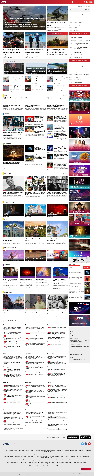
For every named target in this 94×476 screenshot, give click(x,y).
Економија (50, 354)
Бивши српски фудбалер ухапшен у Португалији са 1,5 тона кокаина (56, 341)
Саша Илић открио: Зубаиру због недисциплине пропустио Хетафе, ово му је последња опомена (39, 129)
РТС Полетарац (80, 460)
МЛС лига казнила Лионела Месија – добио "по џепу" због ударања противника (13, 399)
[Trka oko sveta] (79, 95)
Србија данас (25, 450)
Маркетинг (39, 465)
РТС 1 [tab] (73, 16)
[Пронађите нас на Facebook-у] (86, 443)
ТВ (27, 2)
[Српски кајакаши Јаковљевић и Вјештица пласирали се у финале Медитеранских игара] (50, 127)
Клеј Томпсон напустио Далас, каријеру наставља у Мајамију (34, 404)
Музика (24, 456)
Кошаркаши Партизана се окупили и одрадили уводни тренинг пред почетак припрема (13, 134)
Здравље (50, 456)
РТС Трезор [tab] (79, 40)
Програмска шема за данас (79, 33)
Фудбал (5, 383)
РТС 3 (21, 460)
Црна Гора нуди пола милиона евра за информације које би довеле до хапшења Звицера (35, 344)
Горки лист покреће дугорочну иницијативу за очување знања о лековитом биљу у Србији (35, 239)
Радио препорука (10, 248)
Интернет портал (61, 465)
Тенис (49, 383)
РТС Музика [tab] (85, 40)
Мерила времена (51, 450)
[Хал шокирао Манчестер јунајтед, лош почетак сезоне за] (50, 118)
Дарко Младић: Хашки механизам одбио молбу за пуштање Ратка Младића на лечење (13, 362)
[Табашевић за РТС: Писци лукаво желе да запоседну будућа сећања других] (14, 68)
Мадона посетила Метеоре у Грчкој (34, 422)
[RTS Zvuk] (79, 195)
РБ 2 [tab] (77, 69)
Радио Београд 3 (32, 462)
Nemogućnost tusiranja (75, 344)
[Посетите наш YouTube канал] (89, 443)
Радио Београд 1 (14, 462)
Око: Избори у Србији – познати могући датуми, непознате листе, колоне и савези (13, 348)
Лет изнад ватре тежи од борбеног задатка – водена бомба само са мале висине (57, 24)
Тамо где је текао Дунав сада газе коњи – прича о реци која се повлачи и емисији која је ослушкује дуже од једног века (35, 376)
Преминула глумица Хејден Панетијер (34, 420)
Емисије (36, 2)
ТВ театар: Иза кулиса (53, 214)
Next (89, 17)
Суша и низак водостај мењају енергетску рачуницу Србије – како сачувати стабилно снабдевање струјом (57, 362)
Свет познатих (29, 410)
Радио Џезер (85, 462)
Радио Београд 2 (23, 462)
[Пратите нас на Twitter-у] (82, 443)
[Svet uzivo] (79, 132)
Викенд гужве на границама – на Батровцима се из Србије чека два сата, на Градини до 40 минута (60, 87)
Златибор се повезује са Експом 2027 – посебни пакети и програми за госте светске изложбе (56, 239)
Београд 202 (41, 462)
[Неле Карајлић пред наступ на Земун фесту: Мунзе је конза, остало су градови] (50, 165)
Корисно (7, 219)
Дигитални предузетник (76, 456)
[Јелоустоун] (79, 207)
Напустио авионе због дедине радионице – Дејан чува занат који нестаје (13, 421)
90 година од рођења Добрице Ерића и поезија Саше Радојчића (35, 259)
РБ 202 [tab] (87, 69)
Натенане (8, 292)
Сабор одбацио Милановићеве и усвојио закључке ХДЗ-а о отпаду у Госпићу (34, 339)
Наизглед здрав (49, 457)
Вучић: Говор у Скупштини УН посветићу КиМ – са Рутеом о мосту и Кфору (16, 78)
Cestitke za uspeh (74, 351)
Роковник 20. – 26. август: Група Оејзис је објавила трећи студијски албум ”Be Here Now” (35, 193)
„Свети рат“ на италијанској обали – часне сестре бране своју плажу (13, 429)
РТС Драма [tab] (73, 40)
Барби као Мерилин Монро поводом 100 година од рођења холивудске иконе (13, 425)
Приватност (6, 474)
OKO (19, 2)
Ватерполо (46, 454)
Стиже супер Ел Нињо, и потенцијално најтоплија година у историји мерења (39, 148)
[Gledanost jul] (79, 157)
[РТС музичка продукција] (79, 308)
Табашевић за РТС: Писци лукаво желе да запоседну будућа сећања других (13, 71)
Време (66, 450)
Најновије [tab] (72, 264)
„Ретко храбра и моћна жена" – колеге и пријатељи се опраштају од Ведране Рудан (57, 193)
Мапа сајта (86, 469)
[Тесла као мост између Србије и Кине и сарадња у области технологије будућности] (60, 272)
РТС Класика (53, 460)
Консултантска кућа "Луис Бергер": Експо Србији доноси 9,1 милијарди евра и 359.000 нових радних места (57, 374)
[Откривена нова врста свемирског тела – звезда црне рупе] (27, 272)
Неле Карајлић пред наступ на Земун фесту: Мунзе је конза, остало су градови (60, 164)
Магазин (23, 2)
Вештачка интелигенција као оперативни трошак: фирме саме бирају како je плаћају (57, 428)
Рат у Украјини (60, 450)
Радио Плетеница (49, 462)
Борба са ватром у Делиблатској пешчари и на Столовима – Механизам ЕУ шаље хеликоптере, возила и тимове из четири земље (13, 376)
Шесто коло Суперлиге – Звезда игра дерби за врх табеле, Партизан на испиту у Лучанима (60, 135)
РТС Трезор (66, 460)
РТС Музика (73, 460)
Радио (31, 2)
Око (5, 95)
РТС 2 (17, 460)
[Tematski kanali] (79, 257)
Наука (61, 456)
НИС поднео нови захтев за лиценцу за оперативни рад (57, 366)
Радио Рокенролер (59, 462)
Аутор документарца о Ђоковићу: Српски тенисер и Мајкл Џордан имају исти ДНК (56, 399)
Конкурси (53, 465)
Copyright (12, 474)
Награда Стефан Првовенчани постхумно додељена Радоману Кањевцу (13, 193)
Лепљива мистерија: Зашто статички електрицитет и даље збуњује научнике (13, 164)
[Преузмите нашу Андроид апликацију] (73, 437)
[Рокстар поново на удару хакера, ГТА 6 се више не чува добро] (10, 272)
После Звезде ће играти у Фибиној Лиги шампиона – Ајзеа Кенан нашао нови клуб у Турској (35, 396)
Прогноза (73, 10)
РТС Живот (45, 460)
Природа (67, 456)
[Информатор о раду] (79, 320)
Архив (47, 463)
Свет (48, 325)
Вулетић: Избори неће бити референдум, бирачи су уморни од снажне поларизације (38, 78)
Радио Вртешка (77, 462)
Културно (7, 173)
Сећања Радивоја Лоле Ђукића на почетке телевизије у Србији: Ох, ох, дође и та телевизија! (13, 105)
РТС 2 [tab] (79, 16)
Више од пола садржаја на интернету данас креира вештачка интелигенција (60, 147)
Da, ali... (71, 331)
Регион (27, 325)
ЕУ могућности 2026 (47, 451)
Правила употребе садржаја (21, 474)
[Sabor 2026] (79, 170)
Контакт (34, 465)
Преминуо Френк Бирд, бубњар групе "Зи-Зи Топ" (35, 417)
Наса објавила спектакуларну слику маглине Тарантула (42, 281)
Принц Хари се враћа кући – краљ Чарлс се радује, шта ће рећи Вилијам (61, 155)
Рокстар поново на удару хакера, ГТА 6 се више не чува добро (10, 281)
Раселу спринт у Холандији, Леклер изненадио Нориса (75, 278)
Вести (10, 2)
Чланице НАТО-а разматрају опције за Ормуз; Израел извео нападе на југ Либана (16, 86)
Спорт (15, 2)
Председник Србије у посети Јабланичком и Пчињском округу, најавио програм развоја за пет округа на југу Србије (12, 52)
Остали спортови (67, 454)
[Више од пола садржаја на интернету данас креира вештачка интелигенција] (50, 148)
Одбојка (36, 454)
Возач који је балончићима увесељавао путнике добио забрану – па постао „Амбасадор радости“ (12, 413)
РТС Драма (39, 460)
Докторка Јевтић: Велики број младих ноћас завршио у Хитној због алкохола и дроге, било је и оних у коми (61, 78)
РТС (41, 2)
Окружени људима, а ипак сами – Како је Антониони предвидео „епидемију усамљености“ (56, 312)
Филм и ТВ (56, 456)
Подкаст (88, 450)
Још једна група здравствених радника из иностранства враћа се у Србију (35, 371)
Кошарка (28, 383)
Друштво (28, 354)
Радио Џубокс (68, 462)
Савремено (8, 265)
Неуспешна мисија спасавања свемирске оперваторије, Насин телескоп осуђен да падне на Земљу (57, 420)
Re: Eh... (71, 357)
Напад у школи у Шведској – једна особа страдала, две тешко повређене (57, 338)
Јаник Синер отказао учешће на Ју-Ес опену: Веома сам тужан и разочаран (56, 394)
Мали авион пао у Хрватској (32, 331)
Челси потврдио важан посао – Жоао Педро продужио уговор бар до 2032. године (13, 390)
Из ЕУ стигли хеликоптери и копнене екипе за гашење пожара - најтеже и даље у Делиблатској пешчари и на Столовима (24, 19)
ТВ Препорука (9, 202)
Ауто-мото (58, 454)
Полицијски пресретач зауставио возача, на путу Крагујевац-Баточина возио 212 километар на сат (12, 370)
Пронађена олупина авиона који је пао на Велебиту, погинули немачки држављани (39, 86)
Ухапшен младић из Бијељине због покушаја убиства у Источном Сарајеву (12, 366)
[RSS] (87, 2)
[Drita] (79, 232)
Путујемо (37, 456)
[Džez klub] (79, 183)
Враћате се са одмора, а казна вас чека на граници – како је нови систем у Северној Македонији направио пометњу (35, 335)
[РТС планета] (72, 2)
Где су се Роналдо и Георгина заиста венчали (34, 425)
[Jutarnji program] (79, 120)
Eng (81, 2)
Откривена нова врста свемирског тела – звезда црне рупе (27, 281)
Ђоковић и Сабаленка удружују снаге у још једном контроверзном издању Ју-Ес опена (57, 403)
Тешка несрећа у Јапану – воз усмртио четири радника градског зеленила (55, 345)
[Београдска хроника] (79, 145)
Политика (6, 325)
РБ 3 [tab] (82, 69)
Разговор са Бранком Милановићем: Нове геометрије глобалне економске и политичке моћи (35, 105)
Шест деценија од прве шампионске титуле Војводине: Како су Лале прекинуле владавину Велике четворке (57, 105)
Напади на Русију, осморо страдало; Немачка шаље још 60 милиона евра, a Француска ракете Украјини (57, 51)
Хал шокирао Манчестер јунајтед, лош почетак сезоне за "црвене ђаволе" (60, 117)
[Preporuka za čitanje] (79, 245)
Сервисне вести (73, 450)
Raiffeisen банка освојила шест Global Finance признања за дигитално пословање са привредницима (13, 239)
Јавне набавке (46, 465)
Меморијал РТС (76, 454)
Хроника (6, 354)
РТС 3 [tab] (85, 16)
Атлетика (53, 454)
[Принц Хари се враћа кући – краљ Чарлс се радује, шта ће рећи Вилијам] (50, 156)
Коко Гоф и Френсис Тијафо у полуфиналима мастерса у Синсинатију (57, 386)
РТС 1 (13, 460)
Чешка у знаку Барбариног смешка (12, 259)
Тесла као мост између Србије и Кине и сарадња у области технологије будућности (60, 281)
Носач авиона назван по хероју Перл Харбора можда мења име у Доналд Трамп (13, 418)
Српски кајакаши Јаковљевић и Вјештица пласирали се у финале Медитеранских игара (60, 126)
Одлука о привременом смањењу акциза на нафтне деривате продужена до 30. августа (57, 357)
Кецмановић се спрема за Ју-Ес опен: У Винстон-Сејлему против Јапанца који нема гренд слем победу (57, 390)
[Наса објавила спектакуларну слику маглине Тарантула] (43, 272)
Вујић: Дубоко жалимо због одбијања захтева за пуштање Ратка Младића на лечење (12, 328)
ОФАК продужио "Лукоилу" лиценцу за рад (56, 370)
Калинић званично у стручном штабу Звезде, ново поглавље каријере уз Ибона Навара (40, 119)
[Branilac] (79, 108)
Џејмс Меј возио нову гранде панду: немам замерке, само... (40, 157)
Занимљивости (7, 410)
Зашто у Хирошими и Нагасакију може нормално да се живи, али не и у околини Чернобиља (12, 312)
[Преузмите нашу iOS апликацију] (85, 437)
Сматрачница (81, 450)
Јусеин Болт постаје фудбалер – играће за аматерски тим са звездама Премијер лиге (12, 404)
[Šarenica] (79, 220)
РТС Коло (59, 460)
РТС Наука (32, 460)
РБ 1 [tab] (72, 69)
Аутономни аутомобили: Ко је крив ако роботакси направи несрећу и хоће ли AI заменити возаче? (34, 312)
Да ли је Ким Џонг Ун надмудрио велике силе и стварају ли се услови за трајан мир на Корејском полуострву (35, 52)
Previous (70, 17)
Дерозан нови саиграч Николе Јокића (34, 400)
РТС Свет (26, 460)
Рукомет (41, 454)
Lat (76, 2)
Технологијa (51, 410)
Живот (11, 456)
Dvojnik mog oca (74, 338)
